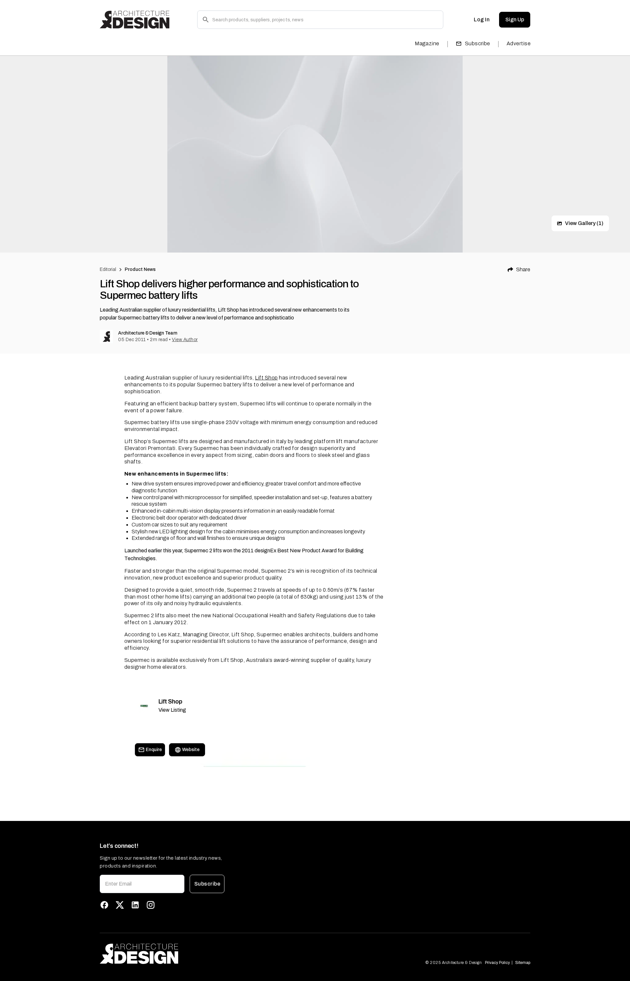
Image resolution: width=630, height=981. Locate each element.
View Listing (172, 710)
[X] (119, 904)
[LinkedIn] (135, 904)
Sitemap (522, 963)
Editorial (108, 269)
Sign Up (514, 19)
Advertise (519, 43)
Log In (482, 19)
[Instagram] (150, 904)
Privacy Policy (497, 963)
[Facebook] (104, 904)
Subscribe (477, 43)
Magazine (427, 43)
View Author (185, 339)
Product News (140, 269)
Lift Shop (266, 377)
